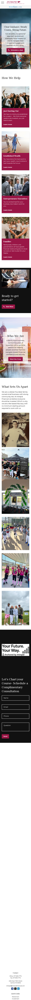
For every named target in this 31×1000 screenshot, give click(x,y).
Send (5, 736)
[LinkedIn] (18, 988)
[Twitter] (15, 988)
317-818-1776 (18, 976)
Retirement (15, 997)
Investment (15, 999)
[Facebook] (12, 988)
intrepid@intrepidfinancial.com (15, 986)
